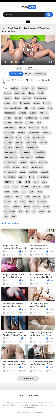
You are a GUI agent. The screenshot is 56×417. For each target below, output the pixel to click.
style (50, 108)
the (33, 212)
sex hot (7, 202)
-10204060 (9, 182)
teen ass (29, 123)
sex (33, 108)
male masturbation (12, 108)
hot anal (21, 133)
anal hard (33, 172)
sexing (41, 108)
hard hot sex (9, 212)
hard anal (27, 98)
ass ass (22, 177)
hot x (31, 177)
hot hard (8, 147)
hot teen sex (31, 118)
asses (42, 212)
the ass (23, 162)
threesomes (9, 113)
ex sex (46, 207)
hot (15, 103)
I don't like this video (20, 68)
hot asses (41, 202)
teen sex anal (10, 152)
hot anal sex (34, 133)
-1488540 (36, 187)
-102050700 (25, 152)
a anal (23, 202)
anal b (7, 167)
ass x (6, 187)
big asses (42, 88)
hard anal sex (40, 98)
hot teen (44, 113)
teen (13, 216)
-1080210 (8, 197)
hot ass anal (37, 167)
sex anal (7, 123)
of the (19, 197)
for (27, 212)
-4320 (15, 187)
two (6, 216)
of (49, 212)
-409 (31, 192)
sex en (22, 172)
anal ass (43, 162)
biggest (7, 93)
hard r (36, 182)
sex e (44, 128)
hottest (46, 103)
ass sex (7, 118)
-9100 (46, 187)
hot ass (33, 113)
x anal (25, 167)
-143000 (24, 187)
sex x (44, 182)
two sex (43, 143)
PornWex (25, 412)
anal (20, 212)
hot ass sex (31, 143)
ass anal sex (42, 177)
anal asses (34, 128)
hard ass (16, 207)
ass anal (44, 172)
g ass (46, 197)
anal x (6, 207)
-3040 (15, 192)
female (41, 93)
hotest (37, 103)
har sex (36, 207)
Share (28, 74)
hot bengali (25, 103)
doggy (31, 93)
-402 (19, 182)
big (33, 88)
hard (17, 98)
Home (20, 396)
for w (27, 138)
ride (26, 108)
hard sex (18, 118)
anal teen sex (26, 157)
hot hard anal (38, 138)
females (8, 98)
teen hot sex (10, 128)
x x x (39, 123)
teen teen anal (10, 157)
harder (7, 103)
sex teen (8, 143)
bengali (25, 88)
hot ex (27, 207)
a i (16, 202)
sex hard (36, 197)
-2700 (39, 192)
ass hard (22, 113)
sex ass (18, 123)
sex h (18, 138)
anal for (19, 143)
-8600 (6, 192)
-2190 (27, 182)
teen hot (19, 147)
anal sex (14, 88)
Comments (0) (40, 74)
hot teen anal (10, 172)
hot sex (22, 128)
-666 (24, 192)
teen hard (8, 138)
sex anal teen (10, 162)
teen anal (44, 118)
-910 (27, 197)
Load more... (28, 378)
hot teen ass (32, 147)
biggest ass (20, 93)
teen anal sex (39, 152)
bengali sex (9, 133)
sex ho (33, 162)
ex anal (16, 167)
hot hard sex (9, 177)
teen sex (46, 133)
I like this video (17, 68)
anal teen (40, 157)
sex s (31, 202)
